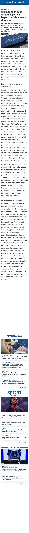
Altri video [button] (23, 484)
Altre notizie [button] (22, 387)
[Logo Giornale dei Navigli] (14, 2)
